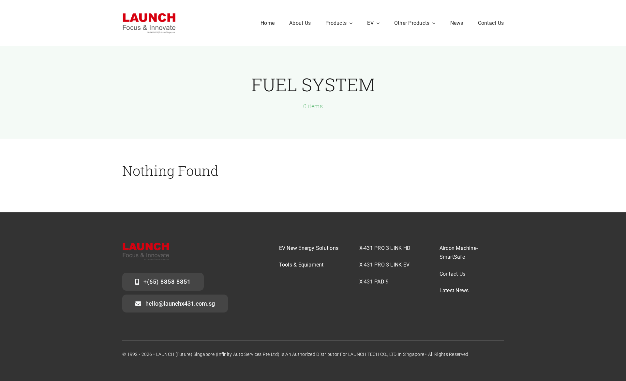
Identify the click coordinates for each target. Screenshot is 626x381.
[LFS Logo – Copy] (149, 15)
